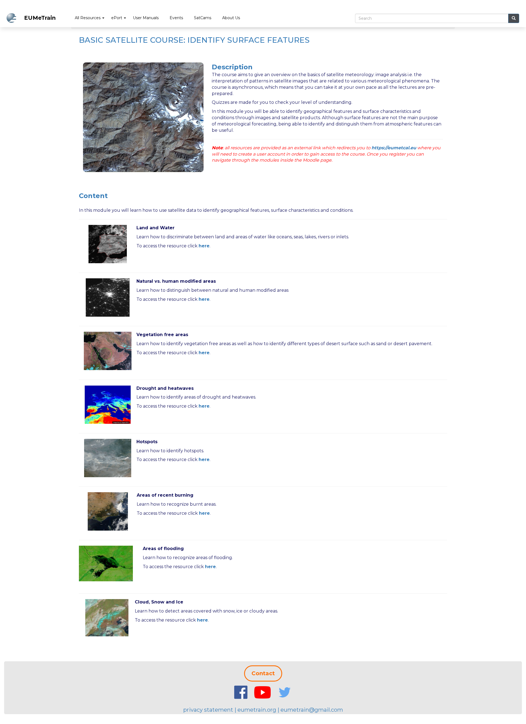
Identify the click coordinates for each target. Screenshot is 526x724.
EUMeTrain (40, 18)
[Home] (13, 18)
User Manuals (146, 17)
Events (176, 17)
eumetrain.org (257, 709)
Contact (263, 673)
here (204, 299)
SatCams (202, 17)
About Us (231, 17)
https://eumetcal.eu (393, 147)
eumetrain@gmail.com (312, 709)
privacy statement (208, 709)
